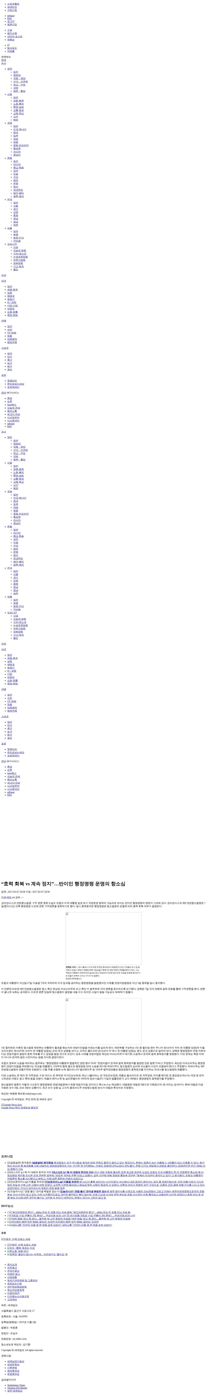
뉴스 (3, 63)
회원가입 (12, 24)
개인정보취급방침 (17, 1287)
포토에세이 (13, 387)
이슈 (3, 275)
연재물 (11, 51)
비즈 (3, 281)
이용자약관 (13, 1293)
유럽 (15, 142)
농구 (9, 363)
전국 (9, 199)
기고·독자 (18, 266)
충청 (15, 215)
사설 (15, 247)
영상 (3, 392)
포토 (3, 375)
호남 (15, 222)
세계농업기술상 (15, 1361)
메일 (9, 897)
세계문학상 (13, 1364)
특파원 (17, 148)
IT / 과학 (11, 302)
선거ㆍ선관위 (20, 81)
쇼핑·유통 (12, 312)
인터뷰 (17, 241)
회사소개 (12, 1264)
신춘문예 (12, 1367)
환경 (9, 398)
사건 (15, 116)
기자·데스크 (19, 253)
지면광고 (12, 1267)
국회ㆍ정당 (19, 78)
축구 (9, 360)
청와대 (17, 75)
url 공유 (16, 897)
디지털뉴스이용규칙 (18, 1296)
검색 (3, 60)
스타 (9, 329)
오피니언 (12, 244)
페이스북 (12, 33)
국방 (15, 88)
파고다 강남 (13, 414)
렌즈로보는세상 (15, 384)
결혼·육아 (18, 196)
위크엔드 (18, 190)
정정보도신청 (14, 1283)
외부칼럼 (18, 263)
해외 (15, 120)
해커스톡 (12, 411)
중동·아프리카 (21, 145)
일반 (15, 72)
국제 (9, 123)
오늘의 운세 (13, 408)
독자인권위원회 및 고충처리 (22, 1280)
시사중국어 (13, 420)
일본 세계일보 (14, 1391)
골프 (9, 369)
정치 (9, 69)
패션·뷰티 (18, 193)
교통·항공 (18, 110)
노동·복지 (18, 104)
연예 (3, 320)
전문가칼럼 (19, 260)
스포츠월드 (13, 4)
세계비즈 (12, 7)
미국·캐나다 (19, 129)
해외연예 (12, 342)
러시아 (17, 151)
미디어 (17, 164)
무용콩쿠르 (13, 1374)
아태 (15, 139)
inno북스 (11, 404)
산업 (9, 674)
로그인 (11, 21)
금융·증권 (12, 289)
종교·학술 (18, 167)
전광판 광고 (13, 1274)
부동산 (11, 299)
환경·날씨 (18, 107)
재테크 (11, 296)
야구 (9, 356)
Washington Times (16, 1385)
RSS (9, 18)
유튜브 (11, 39)
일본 (15, 135)
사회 (9, 94)
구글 (9, 30)
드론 (9, 401)
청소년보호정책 (15, 1290)
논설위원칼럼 (20, 257)
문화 (9, 158)
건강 (15, 177)
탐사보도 (12, 48)
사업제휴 (12, 1277)
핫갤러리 (12, 380)
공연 (15, 171)
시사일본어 (13, 417)
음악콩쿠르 (13, 1371)
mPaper (11, 15)
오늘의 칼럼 (19, 250)
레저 (15, 180)
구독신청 (12, 10)
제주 (15, 225)
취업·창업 (12, 315)
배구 (9, 366)
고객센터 (12, 1299)
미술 (15, 174)
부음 (15, 234)
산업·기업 (12, 305)
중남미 (17, 155)
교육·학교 (18, 113)
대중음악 (12, 339)
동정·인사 (18, 237)
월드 (15, 269)
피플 (9, 228)
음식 (15, 186)
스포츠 (4, 348)
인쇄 (3, 897)
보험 (9, 293)
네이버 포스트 (14, 36)
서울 (15, 206)
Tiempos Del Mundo (17, 1388)
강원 (15, 212)
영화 (9, 336)
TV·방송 (11, 332)
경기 (15, 209)
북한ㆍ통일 (19, 91)
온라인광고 (13, 1271)
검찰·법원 (18, 100)
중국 (15, 132)
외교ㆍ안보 (19, 84)
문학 (15, 183)
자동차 (11, 309)
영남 (15, 218)
